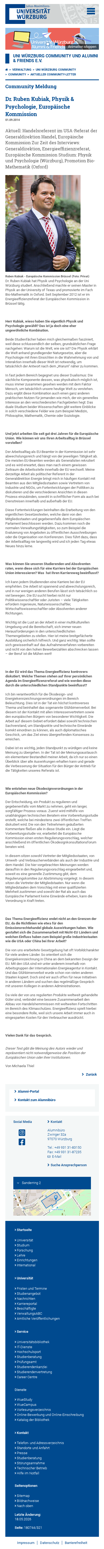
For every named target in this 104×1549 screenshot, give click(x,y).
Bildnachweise (28, 1501)
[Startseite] (6, 69)
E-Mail (56, 1156)
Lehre (21, 1255)
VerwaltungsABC (29, 1313)
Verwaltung (21, 69)
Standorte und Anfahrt (33, 1448)
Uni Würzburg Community (56, 69)
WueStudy (24, 1400)
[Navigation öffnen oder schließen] (91, 11)
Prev (14, 38)
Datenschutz (49, 1543)
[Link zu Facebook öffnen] (19, 1142)
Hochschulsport (29, 1352)
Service (22, 1332)
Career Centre (27, 1377)
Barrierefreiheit (76, 1543)
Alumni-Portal (28, 1091)
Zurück (91, 1074)
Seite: (19, 1528)
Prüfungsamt (27, 1362)
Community (17, 74)
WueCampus (27, 1405)
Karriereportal (27, 1304)
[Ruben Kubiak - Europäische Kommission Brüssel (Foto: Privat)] (43, 271)
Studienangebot (29, 1294)
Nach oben (25, 1506)
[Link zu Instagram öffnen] (19, 1133)
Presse (22, 1453)
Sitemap (23, 1496)
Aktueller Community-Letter (53, 74)
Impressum (25, 1543)
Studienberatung (29, 1357)
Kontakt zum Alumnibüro (36, 1100)
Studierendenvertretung (34, 1372)
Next (89, 38)
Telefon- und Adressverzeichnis (40, 1443)
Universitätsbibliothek (33, 1342)
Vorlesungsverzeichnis (34, 1410)
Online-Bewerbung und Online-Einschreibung (50, 1415)
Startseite (24, 1230)
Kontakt (56, 1122)
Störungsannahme (31, 1463)
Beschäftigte (26, 1308)
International (26, 1265)
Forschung (25, 1250)
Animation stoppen (82, 47)
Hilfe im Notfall (28, 1473)
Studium (23, 1245)
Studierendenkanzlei (32, 1367)
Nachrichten (26, 1299)
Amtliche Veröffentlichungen (38, 1319)
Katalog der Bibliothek (33, 1420)
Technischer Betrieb (32, 1468)
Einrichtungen (27, 1260)
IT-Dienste (24, 1347)
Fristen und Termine (32, 1289)
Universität (25, 1240)
